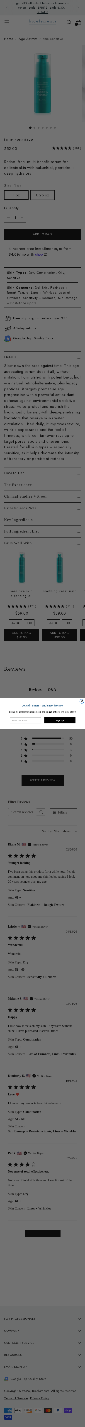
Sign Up (60, 720)
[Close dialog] (82, 701)
